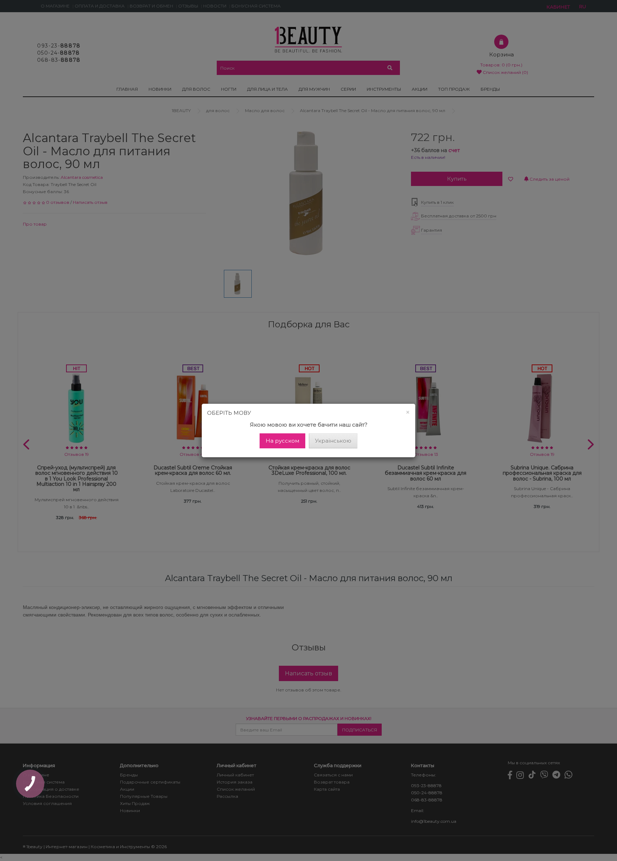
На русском (282, 440)
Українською (333, 440)
